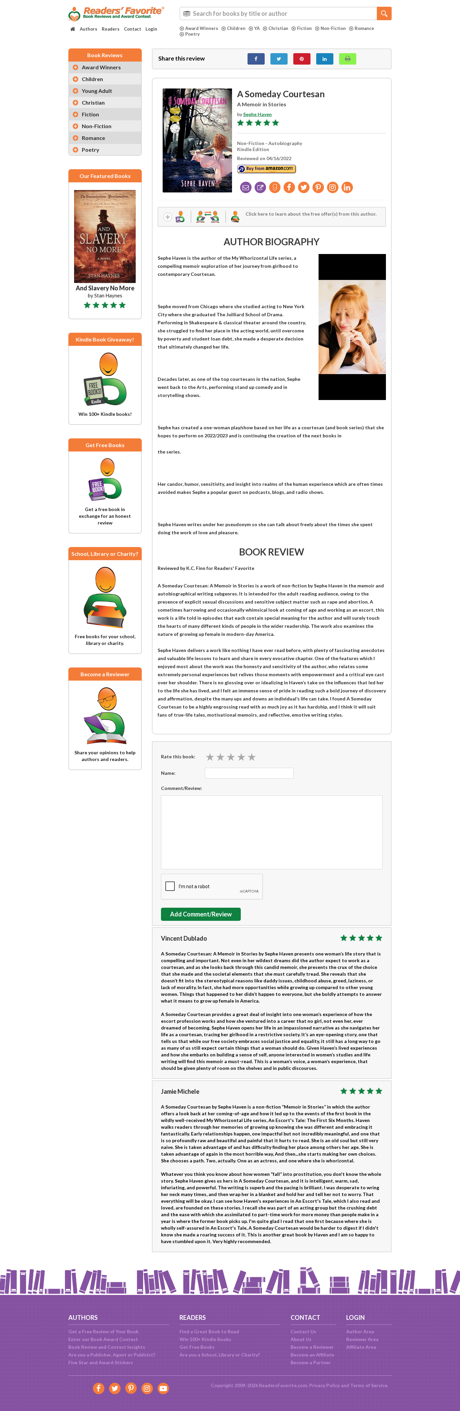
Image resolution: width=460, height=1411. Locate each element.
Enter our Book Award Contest (103, 1339)
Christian (278, 28)
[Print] (347, 59)
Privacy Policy (324, 1385)
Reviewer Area (362, 1339)
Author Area (360, 1331)
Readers (111, 29)
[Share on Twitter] (279, 59)
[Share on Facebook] (256, 59)
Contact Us (303, 1331)
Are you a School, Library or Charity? (219, 1355)
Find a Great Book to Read (209, 1331)
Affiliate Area (361, 1347)
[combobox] (285, 13)
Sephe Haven (257, 114)
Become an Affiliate (312, 1355)
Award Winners (201, 28)
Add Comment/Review (201, 914)
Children (236, 28)
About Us (301, 1339)
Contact (132, 29)
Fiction (304, 28)
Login (151, 29)
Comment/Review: (181, 788)
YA (257, 28)
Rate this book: (178, 756)
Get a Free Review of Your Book (103, 1331)
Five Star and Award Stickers (100, 1362)
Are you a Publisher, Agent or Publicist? (111, 1355)
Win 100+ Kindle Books (205, 1339)
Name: (168, 773)
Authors (88, 29)
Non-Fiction (333, 28)
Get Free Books (197, 1347)
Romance (364, 28)
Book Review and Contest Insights (106, 1347)
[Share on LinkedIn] (324, 59)
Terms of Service (368, 1385)
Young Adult (97, 90)
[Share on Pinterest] (301, 59)
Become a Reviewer (312, 1347)
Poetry (192, 34)
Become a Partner (311, 1362)
